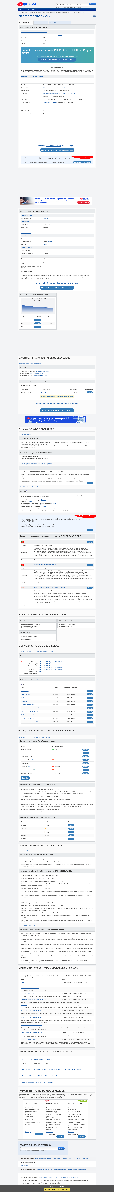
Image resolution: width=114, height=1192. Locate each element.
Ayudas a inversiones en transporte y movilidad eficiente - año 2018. (50, 542)
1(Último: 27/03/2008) (44, 666)
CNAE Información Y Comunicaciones (79, 1164)
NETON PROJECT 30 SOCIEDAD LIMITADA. (31, 1010)
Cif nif (45, 1158)
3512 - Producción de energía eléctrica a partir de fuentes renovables (59, 93)
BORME (78, 1158)
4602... (45, 87)
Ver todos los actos (39, 679)
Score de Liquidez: (27, 456)
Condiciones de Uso (43, 1177)
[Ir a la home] (26, 4)
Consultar (49, 241)
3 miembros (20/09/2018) (39, 375)
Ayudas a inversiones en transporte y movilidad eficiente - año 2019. (50, 587)
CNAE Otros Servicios (41, 1164)
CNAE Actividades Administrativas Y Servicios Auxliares (58, 1164)
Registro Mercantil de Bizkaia (50, 102)
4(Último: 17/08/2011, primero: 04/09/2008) (50, 668)
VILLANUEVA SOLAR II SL (27, 993)
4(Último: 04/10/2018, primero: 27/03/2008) (50, 662)
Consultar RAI (65, 1158)
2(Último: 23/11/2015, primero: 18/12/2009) (50, 670)
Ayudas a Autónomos (57, 1158)
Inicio (26, 12)
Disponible (45, 218)
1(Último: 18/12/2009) (44, 664)
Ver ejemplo (28, 1132)
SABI (70, 1158)
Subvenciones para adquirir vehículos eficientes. (45, 564)
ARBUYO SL (24, 982)
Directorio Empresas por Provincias (54, 12)
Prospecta (49, 1158)
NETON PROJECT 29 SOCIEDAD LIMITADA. (31, 1032)
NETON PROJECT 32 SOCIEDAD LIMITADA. (31, 1018)
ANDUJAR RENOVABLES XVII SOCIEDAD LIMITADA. (33, 999)
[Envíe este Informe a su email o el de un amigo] (94, 16)
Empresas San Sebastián (73, 1169)
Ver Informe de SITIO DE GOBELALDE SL (57, 1189)
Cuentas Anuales (84, 1158)
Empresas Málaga (82, 1169)
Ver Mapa (60, 35)
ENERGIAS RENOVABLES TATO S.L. (30, 988)
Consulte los (57, 396)
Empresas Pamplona (62, 1169)
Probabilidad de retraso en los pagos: (33, 458)
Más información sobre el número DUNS (57, 87)
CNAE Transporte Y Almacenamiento (28, 1164)
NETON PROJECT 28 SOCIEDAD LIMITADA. (31, 1025)
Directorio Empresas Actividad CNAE (36, 12)
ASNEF (74, 1158)
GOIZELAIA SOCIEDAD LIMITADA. (29, 1039)
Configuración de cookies (72, 1177)
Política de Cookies (62, 1177)
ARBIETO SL (24, 1005)
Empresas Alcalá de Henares (51, 1169)
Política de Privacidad (52, 1177)
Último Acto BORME (26, 233)
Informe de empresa (39, 1158)
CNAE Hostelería (24, 1165)
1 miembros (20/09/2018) (43, 371)
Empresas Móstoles (40, 1169)
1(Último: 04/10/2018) (44, 671)
